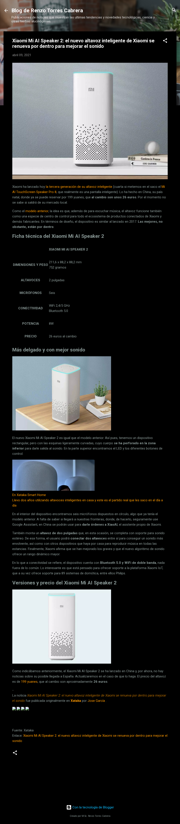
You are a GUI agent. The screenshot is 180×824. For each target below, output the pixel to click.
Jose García (96, 701)
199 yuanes (29, 682)
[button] (165, 41)
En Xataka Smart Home (29, 495)
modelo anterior (36, 211)
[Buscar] (173, 10)
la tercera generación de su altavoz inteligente (79, 187)
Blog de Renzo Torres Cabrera (47, 10)
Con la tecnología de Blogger (93, 807)
